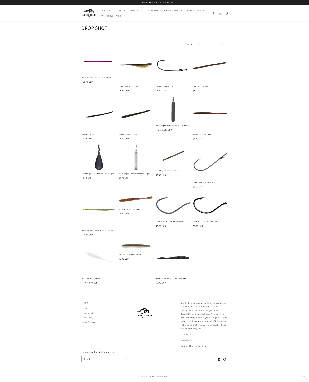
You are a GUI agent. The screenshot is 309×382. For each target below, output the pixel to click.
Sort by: (189, 44)
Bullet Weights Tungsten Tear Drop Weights (97, 174)
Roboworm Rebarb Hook (165, 86)
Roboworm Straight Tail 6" (203, 134)
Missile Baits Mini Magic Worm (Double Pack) (98, 230)
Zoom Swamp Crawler (201, 86)
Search (84, 308)
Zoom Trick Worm (88, 134)
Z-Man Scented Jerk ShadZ (129, 86)
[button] (120, 10)
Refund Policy (87, 317)
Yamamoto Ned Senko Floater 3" (131, 255)
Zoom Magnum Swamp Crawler (167, 171)
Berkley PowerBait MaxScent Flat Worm (171, 278)
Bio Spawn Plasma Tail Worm (129, 209)
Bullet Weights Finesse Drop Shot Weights (134, 174)
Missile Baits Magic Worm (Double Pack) (96, 78)
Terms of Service (88, 322)
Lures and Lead (150, 376)
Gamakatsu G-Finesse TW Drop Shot (169, 222)
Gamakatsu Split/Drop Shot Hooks (206, 222)
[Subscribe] (126, 359)
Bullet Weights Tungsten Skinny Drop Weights (173, 126)
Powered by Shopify (162, 376)
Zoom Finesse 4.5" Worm (128, 134)
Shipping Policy (88, 313)
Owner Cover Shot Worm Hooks (205, 182)
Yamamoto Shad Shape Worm (92, 278)
